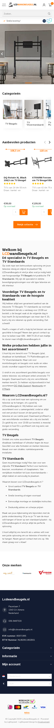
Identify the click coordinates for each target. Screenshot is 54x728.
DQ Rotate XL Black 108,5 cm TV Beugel (15, 179)
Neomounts (37, 385)
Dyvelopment (44, 722)
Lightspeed (12, 722)
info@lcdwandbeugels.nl (20, 629)
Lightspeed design (27, 722)
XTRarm (6, 389)
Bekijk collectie (25, 224)
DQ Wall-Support (22, 385)
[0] (50, 5)
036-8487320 (15, 621)
